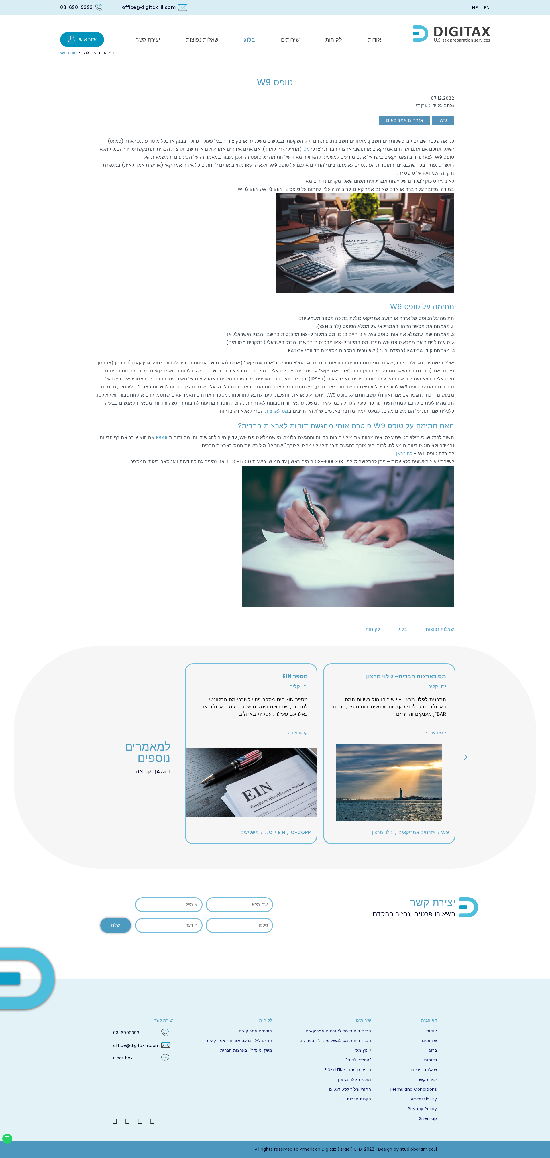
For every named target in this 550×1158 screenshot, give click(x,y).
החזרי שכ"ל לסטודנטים (350, 1089)
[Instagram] (139, 1121)
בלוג (87, 53)
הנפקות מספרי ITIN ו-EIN (348, 1070)
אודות (431, 1031)
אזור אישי (87, 39)
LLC (268, 832)
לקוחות (373, 629)
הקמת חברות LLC (355, 1099)
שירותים (429, 1040)
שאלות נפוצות (440, 629)
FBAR (162, 437)
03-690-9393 (76, 7)
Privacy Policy (422, 1109)
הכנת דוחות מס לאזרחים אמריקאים (338, 1031)
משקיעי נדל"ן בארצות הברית (246, 1050)
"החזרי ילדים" (358, 1060)
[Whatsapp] (7, 1139)
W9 (443, 120)
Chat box (123, 1058)
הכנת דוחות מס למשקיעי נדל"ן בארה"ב (335, 1040)
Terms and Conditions (413, 1089)
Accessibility (424, 1099)
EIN (281, 832)
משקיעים (250, 832)
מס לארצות (276, 411)
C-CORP (301, 832)
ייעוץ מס (363, 1050)
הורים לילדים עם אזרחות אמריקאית (239, 1040)
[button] (466, 757)
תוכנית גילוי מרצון (354, 1079)
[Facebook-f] (152, 1121)
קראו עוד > (435, 733)
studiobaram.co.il (418, 1149)
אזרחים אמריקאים (404, 120)
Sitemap (428, 1118)
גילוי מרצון (382, 832)
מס (306, 149)
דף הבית (106, 53)
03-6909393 (126, 1033)
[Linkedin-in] (114, 1121)
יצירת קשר (427, 1079)
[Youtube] (127, 1121)
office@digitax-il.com (149, 7)
